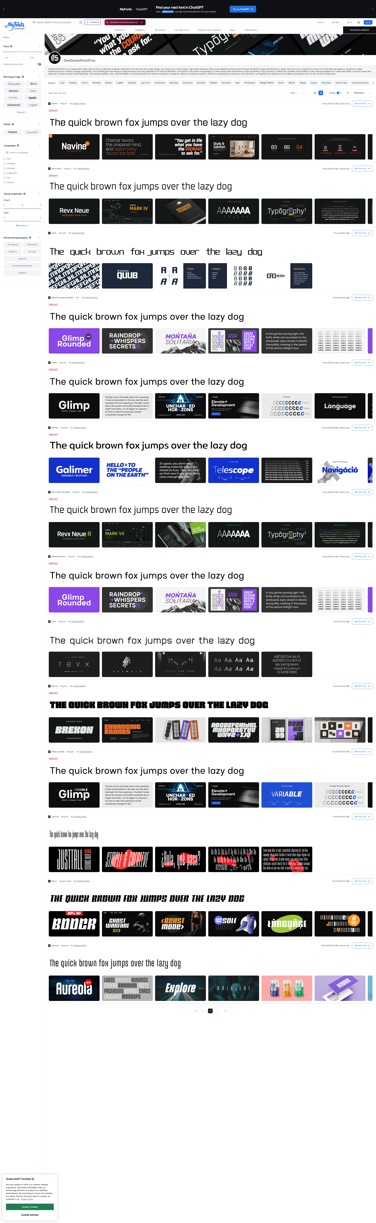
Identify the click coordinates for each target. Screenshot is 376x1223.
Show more (21, 225)
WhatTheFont (250, 30)
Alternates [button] (32, 244)
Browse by (119, 30)
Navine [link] (55, 103)
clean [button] (33, 91)
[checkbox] (39, 64)
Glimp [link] (54, 362)
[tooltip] (11, 46)
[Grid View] (315, 93)
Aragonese (12, 173)
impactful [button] (32, 98)
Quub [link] (54, 233)
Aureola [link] (55, 945)
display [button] (12, 132)
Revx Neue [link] (57, 168)
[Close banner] (142, 22)
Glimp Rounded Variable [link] (62, 297)
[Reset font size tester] (304, 93)
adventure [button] (13, 90)
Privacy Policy (27, 1199)
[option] (13, 132)
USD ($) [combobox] (334, 22)
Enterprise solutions (359, 29)
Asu (8, 178)
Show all (21, 112)
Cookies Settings (30, 1214)
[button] (3, 9)
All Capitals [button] (12, 244)
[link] (33, 22)
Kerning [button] (32, 251)
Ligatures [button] (22, 258)
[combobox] (65, 22)
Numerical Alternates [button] (22, 265)
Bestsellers (160, 30)
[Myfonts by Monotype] (14, 26)
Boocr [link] (54, 881)
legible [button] (33, 105)
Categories (139, 30)
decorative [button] (14, 84)
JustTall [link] (55, 817)
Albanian (11, 168)
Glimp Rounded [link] (59, 556)
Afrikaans (11, 163)
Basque (10, 182)
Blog (232, 30)
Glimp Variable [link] (58, 752)
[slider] (4, 52)
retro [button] (33, 83)
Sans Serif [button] (32, 132)
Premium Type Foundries (209, 30)
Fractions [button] (12, 251)
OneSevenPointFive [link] (80, 103)
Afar (9, 159)
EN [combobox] (348, 22)
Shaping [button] (22, 272)
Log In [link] (368, 22)
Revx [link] (54, 621)
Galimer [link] (55, 428)
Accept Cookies (30, 1206)
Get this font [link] (360, 103)
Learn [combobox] (320, 22)
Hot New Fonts (182, 30)
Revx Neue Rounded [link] (61, 492)
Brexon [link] (55, 686)
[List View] (320, 93)
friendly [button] (13, 98)
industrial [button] (13, 105)
